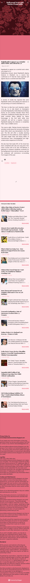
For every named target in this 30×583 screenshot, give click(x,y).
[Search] (28, 3)
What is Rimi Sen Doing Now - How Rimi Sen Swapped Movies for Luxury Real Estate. (13, 250)
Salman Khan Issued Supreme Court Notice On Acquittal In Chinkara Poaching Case (12, 271)
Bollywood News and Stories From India (15, 3)
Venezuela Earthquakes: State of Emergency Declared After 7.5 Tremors (11, 313)
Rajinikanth (13, 163)
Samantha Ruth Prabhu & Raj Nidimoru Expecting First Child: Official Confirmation (11, 374)
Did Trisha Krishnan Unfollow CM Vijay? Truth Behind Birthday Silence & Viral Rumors (13, 395)
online (1, 577)
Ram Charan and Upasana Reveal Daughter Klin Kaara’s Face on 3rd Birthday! (12, 292)
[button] (28, 62)
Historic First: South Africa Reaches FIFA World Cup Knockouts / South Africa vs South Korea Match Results (12, 229)
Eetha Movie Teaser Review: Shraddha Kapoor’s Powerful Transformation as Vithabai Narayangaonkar (13, 353)
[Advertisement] (15, 23)
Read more (25, 223)
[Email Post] (5, 160)
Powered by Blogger (16, 580)
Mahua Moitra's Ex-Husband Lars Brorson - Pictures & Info (12, 333)
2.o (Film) (7, 163)
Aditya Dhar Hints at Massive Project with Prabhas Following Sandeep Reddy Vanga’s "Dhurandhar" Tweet (12, 209)
